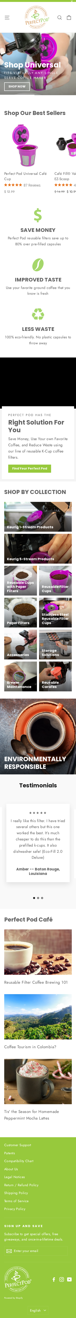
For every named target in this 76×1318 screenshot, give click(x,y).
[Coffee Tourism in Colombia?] (38, 1016)
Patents (9, 1153)
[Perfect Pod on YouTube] (69, 1279)
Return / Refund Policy (21, 1185)
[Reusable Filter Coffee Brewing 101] (38, 952)
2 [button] (38, 898)
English (35, 1310)
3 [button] (42, 898)
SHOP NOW (17, 86)
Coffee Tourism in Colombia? (30, 1047)
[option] (38, 64)
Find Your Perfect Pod (29, 468)
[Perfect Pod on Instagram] (61, 1279)
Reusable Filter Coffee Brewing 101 (36, 982)
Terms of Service (16, 1201)
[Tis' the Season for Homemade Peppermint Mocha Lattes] (38, 1081)
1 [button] (34, 898)
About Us (11, 1169)
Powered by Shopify (13, 1297)
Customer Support (17, 1145)
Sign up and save (23, 1226)
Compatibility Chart (18, 1161)
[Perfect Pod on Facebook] (54, 1279)
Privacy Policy (14, 1208)
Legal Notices (14, 1176)
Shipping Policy (16, 1192)
